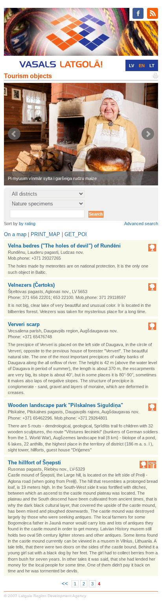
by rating (27, 223)
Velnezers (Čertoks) (31, 285)
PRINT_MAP (45, 234)
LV (131, 65)
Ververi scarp (24, 324)
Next (148, 134)
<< (65, 584)
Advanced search (141, 223)
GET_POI (75, 234)
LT (152, 65)
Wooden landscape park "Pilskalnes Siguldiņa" (65, 405)
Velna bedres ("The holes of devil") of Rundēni (64, 246)
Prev (14, 134)
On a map (15, 234)
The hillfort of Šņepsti (34, 463)
